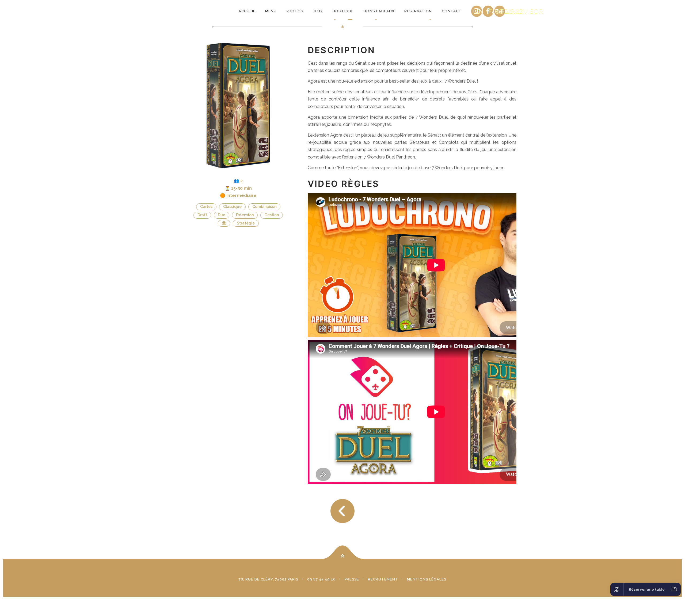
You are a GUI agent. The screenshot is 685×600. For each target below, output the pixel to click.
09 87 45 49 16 (321, 579)
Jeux (318, 11)
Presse (352, 579)
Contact (452, 11)
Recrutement (383, 579)
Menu (271, 11)
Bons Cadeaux (379, 11)
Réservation (418, 11)
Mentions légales (426, 579)
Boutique (343, 11)
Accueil (247, 11)
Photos (295, 11)
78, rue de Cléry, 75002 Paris (268, 579)
